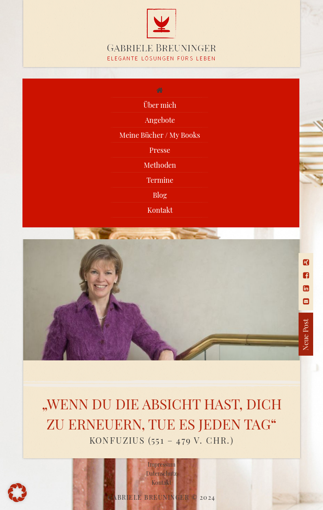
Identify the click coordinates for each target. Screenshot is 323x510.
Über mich (159, 105)
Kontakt (160, 210)
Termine (160, 180)
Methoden (160, 165)
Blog (160, 195)
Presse (159, 150)
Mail (306, 301)
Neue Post (278, 334)
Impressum (161, 464)
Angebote (160, 120)
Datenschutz (161, 473)
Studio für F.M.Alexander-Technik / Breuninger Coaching (161, 35)
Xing (306, 262)
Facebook (306, 275)
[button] (17, 492)
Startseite (159, 90)
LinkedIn (306, 288)
